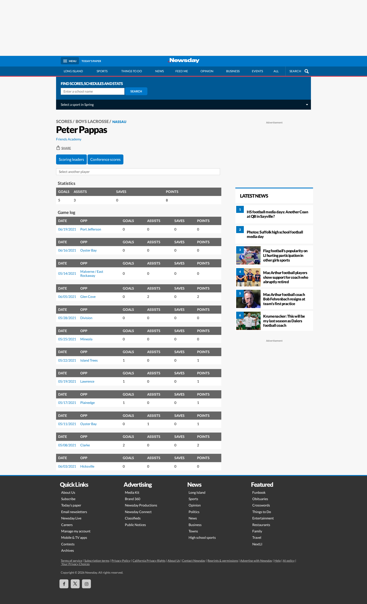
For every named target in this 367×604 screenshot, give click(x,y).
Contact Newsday (193, 560)
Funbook (258, 492)
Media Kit (132, 492)
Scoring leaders (71, 159)
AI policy (289, 560)
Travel (256, 537)
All (276, 71)
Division (86, 318)
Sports (102, 71)
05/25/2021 (67, 339)
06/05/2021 (67, 296)
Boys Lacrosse (92, 121)
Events (257, 71)
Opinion (206, 71)
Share (66, 148)
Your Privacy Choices (75, 564)
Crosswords (261, 505)
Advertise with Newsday (256, 560)
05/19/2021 (67, 381)
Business (233, 71)
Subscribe (68, 499)
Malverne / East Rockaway (91, 273)
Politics (194, 512)
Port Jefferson (90, 229)
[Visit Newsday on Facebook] (63, 583)
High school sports (202, 537)
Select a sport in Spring (77, 104)
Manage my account (75, 531)
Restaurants (261, 525)
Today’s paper (71, 505)
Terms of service (71, 560)
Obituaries (260, 499)
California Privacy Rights (149, 560)
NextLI (257, 544)
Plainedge (87, 402)
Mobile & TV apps (74, 537)
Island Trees (89, 360)
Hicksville (87, 466)
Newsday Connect (138, 512)
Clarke (85, 445)
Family (257, 531)
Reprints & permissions (222, 560)
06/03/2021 (67, 466)
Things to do (131, 71)
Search (136, 91)
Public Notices (135, 525)
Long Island (73, 71)
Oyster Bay (88, 250)
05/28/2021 (67, 318)
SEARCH (295, 71)
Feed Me (181, 71)
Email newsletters (74, 512)
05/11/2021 (67, 424)
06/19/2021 (67, 229)
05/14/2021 (67, 273)
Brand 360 (132, 499)
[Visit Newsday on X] (75, 583)
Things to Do (261, 512)
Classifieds (133, 518)
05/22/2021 (67, 360)
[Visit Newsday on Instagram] (86, 583)
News (159, 71)
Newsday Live (71, 518)
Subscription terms (96, 560)
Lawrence (87, 381)
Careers (67, 525)
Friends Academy (68, 139)
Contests (68, 544)
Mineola (86, 339)
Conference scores (105, 159)
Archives (67, 550)
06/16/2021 (67, 250)
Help (277, 560)
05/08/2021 (67, 445)
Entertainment (263, 518)
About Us (68, 492)
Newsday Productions (141, 505)
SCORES (64, 121)
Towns (193, 531)
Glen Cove (88, 296)
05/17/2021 (67, 402)
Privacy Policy (121, 560)
